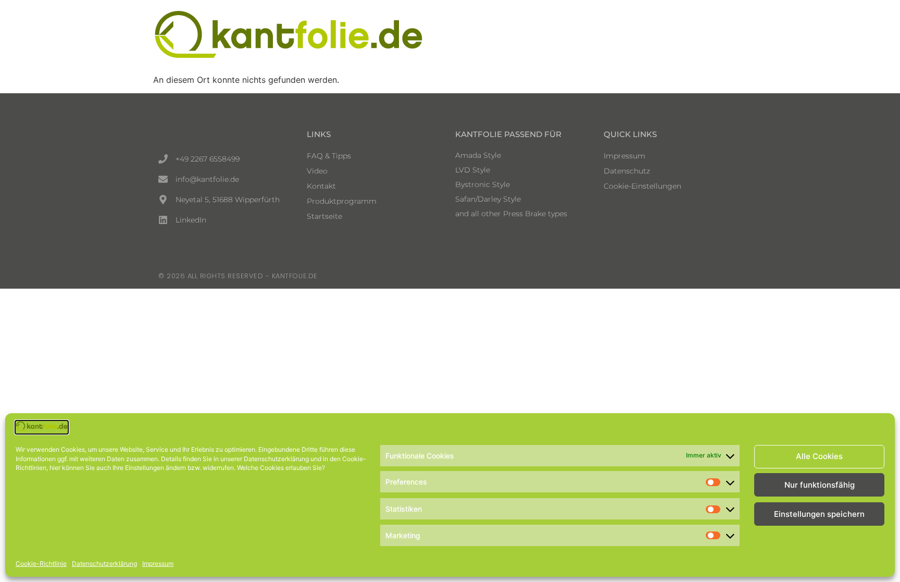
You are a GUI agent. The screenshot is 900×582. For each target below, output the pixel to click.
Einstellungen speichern (819, 514)
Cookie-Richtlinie (41, 563)
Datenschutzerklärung (104, 563)
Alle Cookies (819, 457)
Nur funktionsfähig (819, 485)
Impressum (157, 563)
